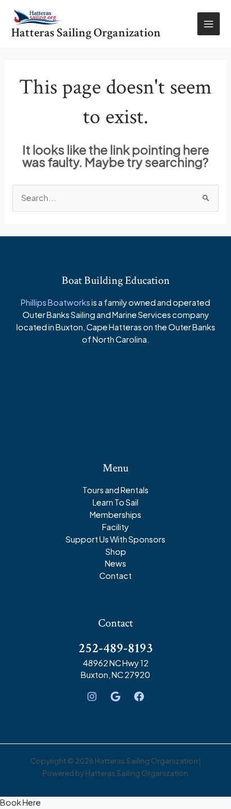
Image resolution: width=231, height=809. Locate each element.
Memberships (115, 514)
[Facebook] (139, 696)
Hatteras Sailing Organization (86, 33)
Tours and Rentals (115, 490)
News (115, 563)
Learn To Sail (115, 502)
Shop (115, 551)
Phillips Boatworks (55, 302)
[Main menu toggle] (208, 23)
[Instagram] (92, 696)
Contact (115, 575)
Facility (115, 527)
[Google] (115, 696)
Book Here (20, 802)
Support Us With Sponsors (115, 539)
